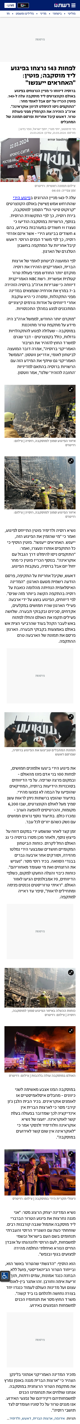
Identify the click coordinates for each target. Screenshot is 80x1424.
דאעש (26, 1418)
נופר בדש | (25, 129)
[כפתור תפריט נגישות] (5, 1275)
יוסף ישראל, (39, 129)
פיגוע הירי (21, 198)
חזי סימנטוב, (68, 129)
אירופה (59, 1418)
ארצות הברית (43, 1418)
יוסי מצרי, (53, 129)
